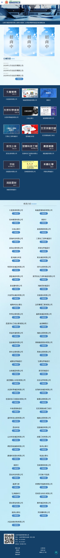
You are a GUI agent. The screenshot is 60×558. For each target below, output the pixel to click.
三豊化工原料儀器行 (11, 136)
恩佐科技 (16, 427)
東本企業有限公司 (16, 352)
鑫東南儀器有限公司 (44, 314)
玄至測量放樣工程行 (48, 135)
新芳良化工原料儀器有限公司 (44, 276)
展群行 (48, 100)
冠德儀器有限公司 (44, 427)
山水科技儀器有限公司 (16, 437)
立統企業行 (30, 118)
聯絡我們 (17, 554)
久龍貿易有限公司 (11, 99)
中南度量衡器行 (16, 408)
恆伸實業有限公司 (16, 220)
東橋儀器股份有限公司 (43, 342)
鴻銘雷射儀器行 (11, 189)
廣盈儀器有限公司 (48, 153)
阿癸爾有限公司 (44, 512)
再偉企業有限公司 (44, 352)
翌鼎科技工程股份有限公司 (30, 154)
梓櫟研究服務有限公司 (43, 484)
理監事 (17, 550)
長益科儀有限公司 (16, 333)
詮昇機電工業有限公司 (43, 305)
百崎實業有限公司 (30, 171)
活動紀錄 (17, 552)
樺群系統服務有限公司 (16, 446)
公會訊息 (43, 548)
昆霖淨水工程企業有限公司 (16, 323)
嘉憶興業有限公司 (48, 118)
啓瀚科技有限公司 (16, 239)
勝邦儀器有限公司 (44, 503)
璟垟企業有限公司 (44, 267)
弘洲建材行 (16, 493)
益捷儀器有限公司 (16, 342)
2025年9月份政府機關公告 (13, 71)
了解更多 (19, 79)
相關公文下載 (42, 552)
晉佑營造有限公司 (16, 503)
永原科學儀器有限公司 (11, 117)
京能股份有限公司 (11, 171)
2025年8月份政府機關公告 (13, 76)
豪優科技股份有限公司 (16, 456)
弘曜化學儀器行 (44, 361)
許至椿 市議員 (44, 475)
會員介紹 (43, 550)
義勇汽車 (16, 484)
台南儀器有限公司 (16, 371)
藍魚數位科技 (30, 136)
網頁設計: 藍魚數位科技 (20, 544)
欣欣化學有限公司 (44, 380)
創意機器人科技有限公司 (16, 380)
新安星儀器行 (44, 371)
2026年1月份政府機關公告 (13, 65)
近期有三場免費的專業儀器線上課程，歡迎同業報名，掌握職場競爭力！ (25, 23)
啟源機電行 (44, 323)
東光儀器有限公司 (44, 257)
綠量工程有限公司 (44, 437)
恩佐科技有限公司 (16, 475)
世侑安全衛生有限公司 (43, 493)
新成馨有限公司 (16, 286)
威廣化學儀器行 (16, 361)
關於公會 (17, 548)
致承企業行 (44, 446)
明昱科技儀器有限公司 (16, 267)
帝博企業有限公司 (16, 314)
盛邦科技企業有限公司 (16, 418)
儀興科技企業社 (16, 305)
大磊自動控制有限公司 (16, 522)
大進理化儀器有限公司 (16, 295)
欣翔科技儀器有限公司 (43, 390)
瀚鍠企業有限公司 (44, 333)
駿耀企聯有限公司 (44, 399)
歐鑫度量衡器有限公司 (30, 100)
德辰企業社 (16, 512)
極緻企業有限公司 (44, 418)
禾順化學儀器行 (48, 171)
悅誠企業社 (44, 456)
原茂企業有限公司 (11, 153)
